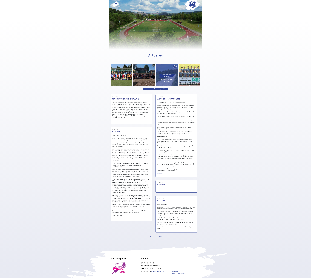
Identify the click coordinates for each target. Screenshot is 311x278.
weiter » (161, 236)
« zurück (150, 236)
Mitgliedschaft (97, 30)
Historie (94, 21)
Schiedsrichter (96, 34)
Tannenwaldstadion (98, 27)
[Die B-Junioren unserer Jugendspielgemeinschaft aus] (189, 75)
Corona (116, 131)
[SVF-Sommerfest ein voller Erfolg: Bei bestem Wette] (144, 75)
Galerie (93, 37)
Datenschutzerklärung (178, 273)
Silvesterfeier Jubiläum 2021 (125, 98)
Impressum (175, 271)
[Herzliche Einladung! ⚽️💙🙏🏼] (167, 75)
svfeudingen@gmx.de (157, 271)
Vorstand (94, 24)
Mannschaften (96, 14)
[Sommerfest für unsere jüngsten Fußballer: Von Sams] (121, 75)
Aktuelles (94, 11)
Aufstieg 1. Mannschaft (168, 98)
